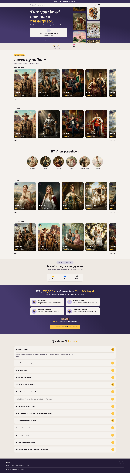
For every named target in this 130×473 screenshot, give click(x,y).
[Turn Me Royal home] (33, 5)
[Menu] (99, 5)
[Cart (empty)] (96, 5)
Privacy (7, 465)
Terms (12, 465)
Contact (28, 465)
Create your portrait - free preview (66, 326)
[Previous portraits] (111, 99)
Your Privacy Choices (20, 465)
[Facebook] (123, 463)
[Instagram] (120, 463)
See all (16, 99)
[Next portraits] (114, 99)
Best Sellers (41, 5)
